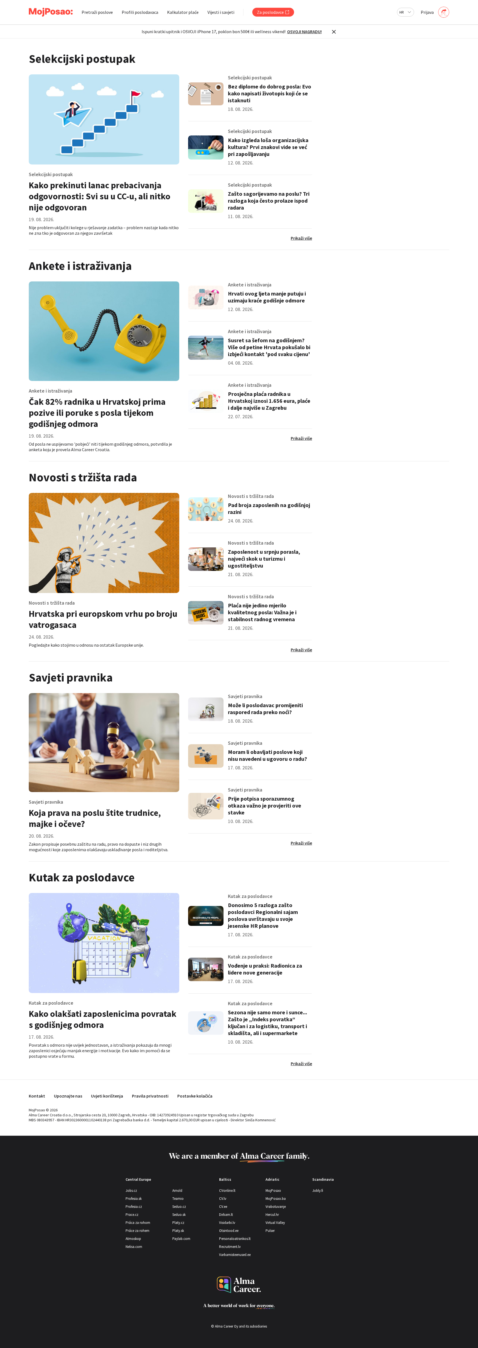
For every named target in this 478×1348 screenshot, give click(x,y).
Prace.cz (132, 1214)
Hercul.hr (272, 1214)
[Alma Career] (239, 1285)
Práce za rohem (137, 1230)
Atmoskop (133, 1238)
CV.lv (222, 1198)
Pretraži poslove (97, 12)
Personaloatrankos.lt (235, 1238)
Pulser (270, 1230)
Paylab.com (181, 1238)
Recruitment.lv (230, 1246)
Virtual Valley (275, 1222)
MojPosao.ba (276, 1198)
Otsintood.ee (228, 1230)
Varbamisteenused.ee (235, 1254)
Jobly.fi (317, 1190)
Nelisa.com (134, 1246)
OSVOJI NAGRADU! (304, 31)
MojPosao (273, 1190)
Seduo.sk (179, 1214)
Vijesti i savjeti (220, 12)
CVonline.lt (227, 1190)
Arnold (177, 1190)
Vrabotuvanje (276, 1206)
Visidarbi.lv (227, 1222)
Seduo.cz (179, 1206)
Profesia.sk (134, 1198)
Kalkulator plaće (183, 12)
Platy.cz (178, 1222)
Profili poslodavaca (140, 12)
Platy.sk (178, 1230)
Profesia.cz (134, 1206)
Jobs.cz (131, 1190)
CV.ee (223, 1206)
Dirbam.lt (226, 1214)
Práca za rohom (138, 1222)
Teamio (178, 1198)
